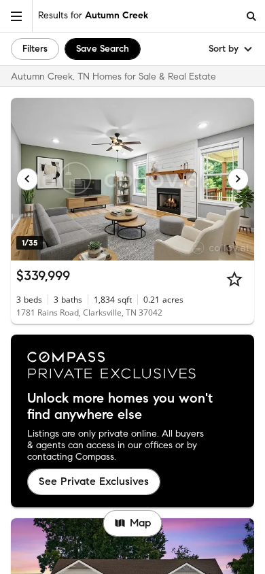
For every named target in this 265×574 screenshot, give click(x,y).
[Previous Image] (27, 179)
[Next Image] (238, 179)
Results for (93, 15)
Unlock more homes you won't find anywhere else (120, 406)
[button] (16, 16)
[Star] (234, 279)
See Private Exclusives (94, 481)
